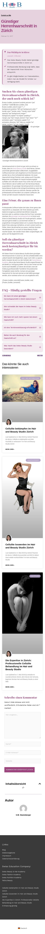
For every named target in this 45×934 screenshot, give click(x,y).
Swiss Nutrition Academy (11, 878)
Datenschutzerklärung (10, 859)
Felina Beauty (7, 880)
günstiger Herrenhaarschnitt (20, 216)
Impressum (6, 856)
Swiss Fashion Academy (11, 875)
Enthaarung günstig (9, 906)
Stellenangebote (8, 853)
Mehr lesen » (9, 449)
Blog (4, 850)
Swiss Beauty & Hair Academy (13, 872)
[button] (39, 783)
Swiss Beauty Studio (20, 168)
